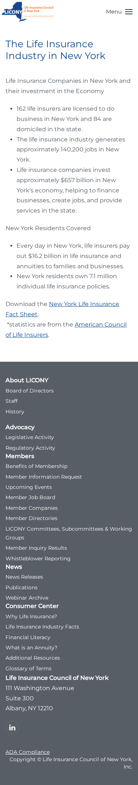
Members (20, 456)
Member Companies (32, 508)
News (14, 566)
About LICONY (27, 380)
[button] (119, 11)
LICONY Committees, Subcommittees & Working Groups (69, 533)
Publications (22, 587)
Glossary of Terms (29, 668)
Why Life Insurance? (31, 616)
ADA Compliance (28, 752)
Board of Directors (30, 390)
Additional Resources (33, 658)
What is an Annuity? (31, 647)
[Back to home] (27, 11)
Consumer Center (32, 605)
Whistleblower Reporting (38, 558)
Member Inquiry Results (36, 548)
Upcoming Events (29, 487)
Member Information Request (44, 476)
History (15, 411)
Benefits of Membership (36, 466)
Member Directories (31, 518)
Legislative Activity (30, 437)
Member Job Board (30, 497)
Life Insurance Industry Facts (42, 626)
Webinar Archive (27, 597)
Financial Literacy (28, 637)
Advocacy (20, 427)
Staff (12, 401)
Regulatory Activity (30, 448)
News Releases (24, 577)
